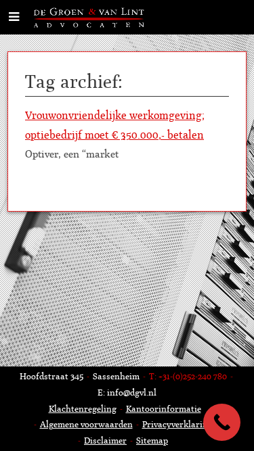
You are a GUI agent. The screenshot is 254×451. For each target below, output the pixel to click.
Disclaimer (105, 440)
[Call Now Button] (221, 422)
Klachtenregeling (83, 409)
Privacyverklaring (177, 424)
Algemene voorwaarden (86, 424)
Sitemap (152, 440)
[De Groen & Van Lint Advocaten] (90, 16)
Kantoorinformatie (163, 409)
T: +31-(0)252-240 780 (188, 376)
